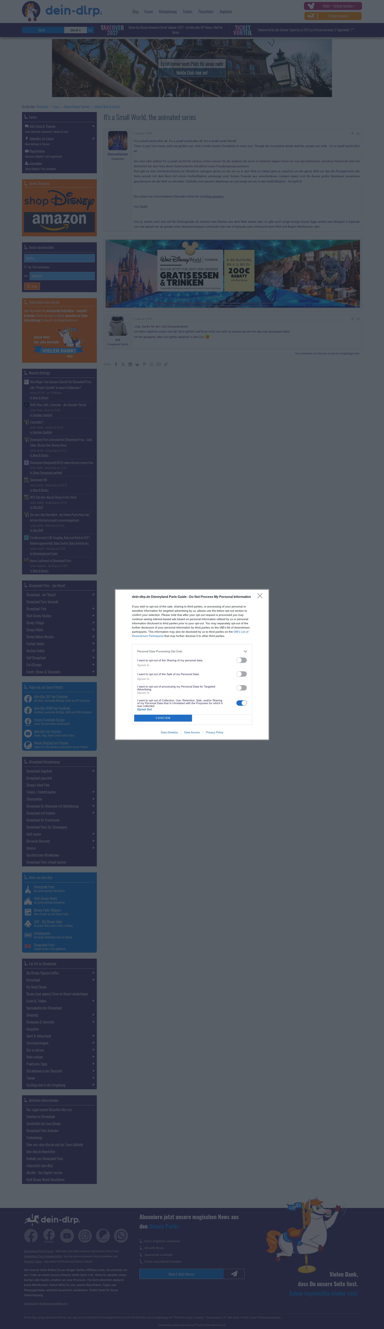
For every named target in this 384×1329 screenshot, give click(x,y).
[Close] (261, 597)
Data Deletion (169, 732)
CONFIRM (163, 718)
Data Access (192, 732)
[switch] (241, 660)
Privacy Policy (214, 732)
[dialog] (192, 664)
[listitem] (192, 651)
